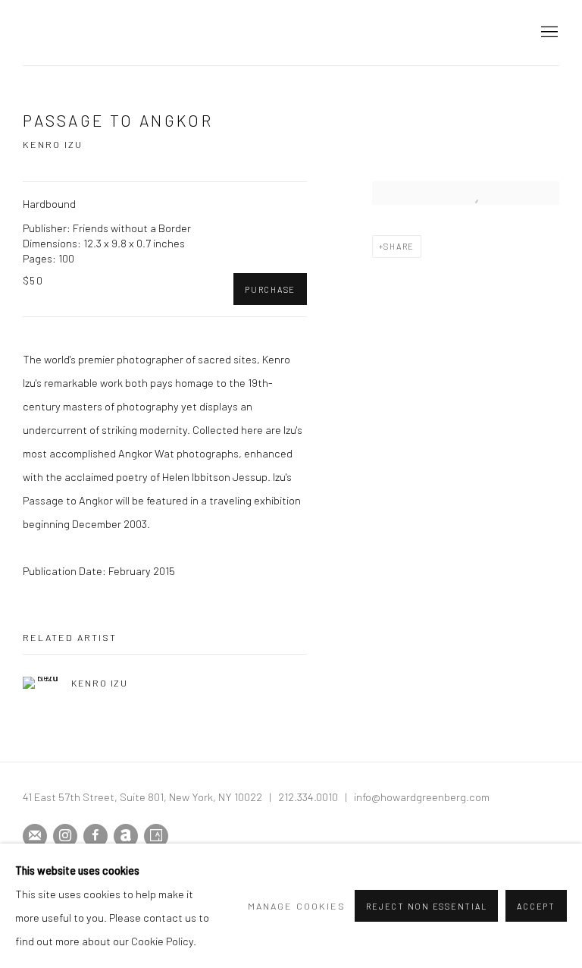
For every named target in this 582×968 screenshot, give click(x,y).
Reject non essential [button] (426, 906)
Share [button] (399, 246)
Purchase (270, 289)
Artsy (156, 836)
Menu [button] (548, 32)
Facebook (95, 836)
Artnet (126, 836)
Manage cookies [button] (297, 906)
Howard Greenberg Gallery (159, 32)
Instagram (65, 836)
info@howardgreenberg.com (422, 796)
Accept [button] (536, 906)
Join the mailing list (35, 836)
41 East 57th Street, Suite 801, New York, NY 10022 (142, 796)
